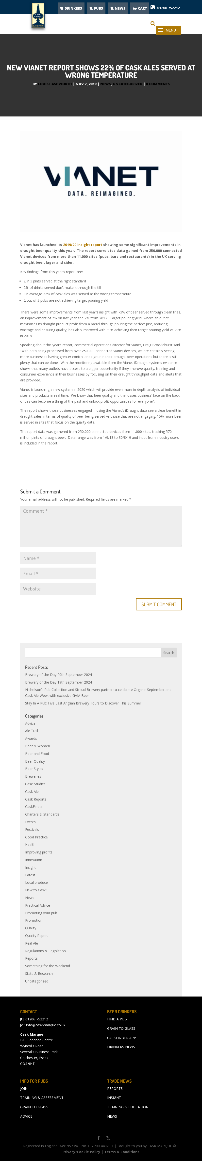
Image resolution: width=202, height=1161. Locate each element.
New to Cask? (36, 890)
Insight (30, 867)
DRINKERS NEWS (121, 1047)
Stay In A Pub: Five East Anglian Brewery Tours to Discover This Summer (83, 703)
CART (142, 8)
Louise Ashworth (55, 84)
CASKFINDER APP (121, 1037)
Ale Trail (31, 730)
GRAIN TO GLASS (121, 1028)
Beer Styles (34, 768)
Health (30, 844)
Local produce (36, 882)
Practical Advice (37, 905)
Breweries (33, 776)
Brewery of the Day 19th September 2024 (58, 682)
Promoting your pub (41, 913)
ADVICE (26, 1116)
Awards (31, 738)
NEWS (120, 8)
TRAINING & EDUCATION (128, 1107)
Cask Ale (32, 791)
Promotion (33, 920)
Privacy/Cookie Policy (81, 1151)
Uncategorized (127, 84)
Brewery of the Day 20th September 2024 (58, 674)
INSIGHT (114, 1097)
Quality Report (36, 935)
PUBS (98, 8)
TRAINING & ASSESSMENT (42, 1097)
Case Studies (35, 784)
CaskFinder (34, 806)
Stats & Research (39, 973)
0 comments (158, 84)
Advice (30, 723)
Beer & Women (37, 746)
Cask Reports (35, 799)
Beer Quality (35, 761)
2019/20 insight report (82, 244)
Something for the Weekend (47, 966)
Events (30, 821)
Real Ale (31, 943)
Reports (31, 958)
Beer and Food (37, 753)
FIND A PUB (117, 1019)
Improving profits (38, 852)
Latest (30, 875)
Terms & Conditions (121, 1151)
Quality (30, 928)
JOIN (24, 1088)
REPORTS (115, 1088)
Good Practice (36, 837)
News (105, 84)
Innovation (33, 859)
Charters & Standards (42, 814)
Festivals (32, 829)
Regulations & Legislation (45, 950)
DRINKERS (73, 8)
